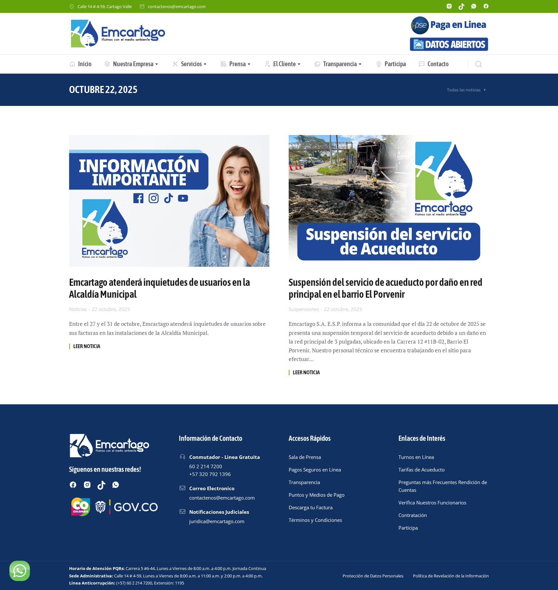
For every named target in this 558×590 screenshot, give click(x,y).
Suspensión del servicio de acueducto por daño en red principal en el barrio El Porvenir (385, 288)
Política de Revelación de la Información (451, 576)
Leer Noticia (86, 346)
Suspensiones (304, 309)
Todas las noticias (463, 90)
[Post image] (169, 201)
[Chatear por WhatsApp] (19, 571)
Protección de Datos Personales (373, 576)
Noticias (78, 309)
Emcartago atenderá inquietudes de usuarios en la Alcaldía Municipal (159, 288)
